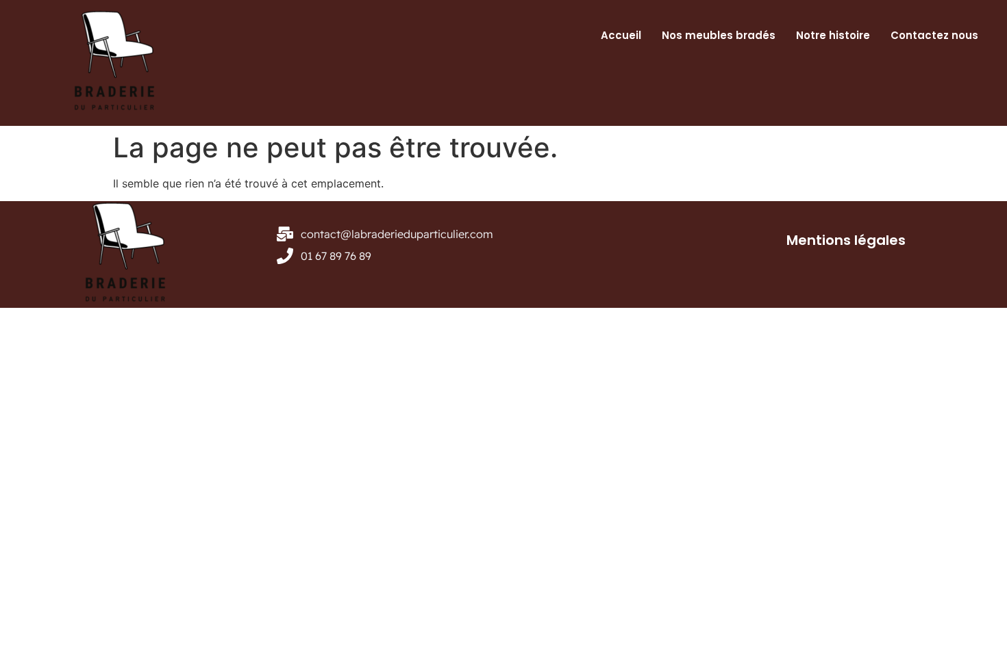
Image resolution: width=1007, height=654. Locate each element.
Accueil (621, 35)
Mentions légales (846, 240)
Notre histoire (833, 35)
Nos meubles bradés (718, 35)
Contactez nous (934, 35)
